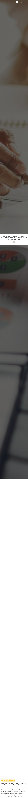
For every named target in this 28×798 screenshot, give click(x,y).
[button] (26, 2)
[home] (5, 2)
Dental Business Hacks (8, 780)
